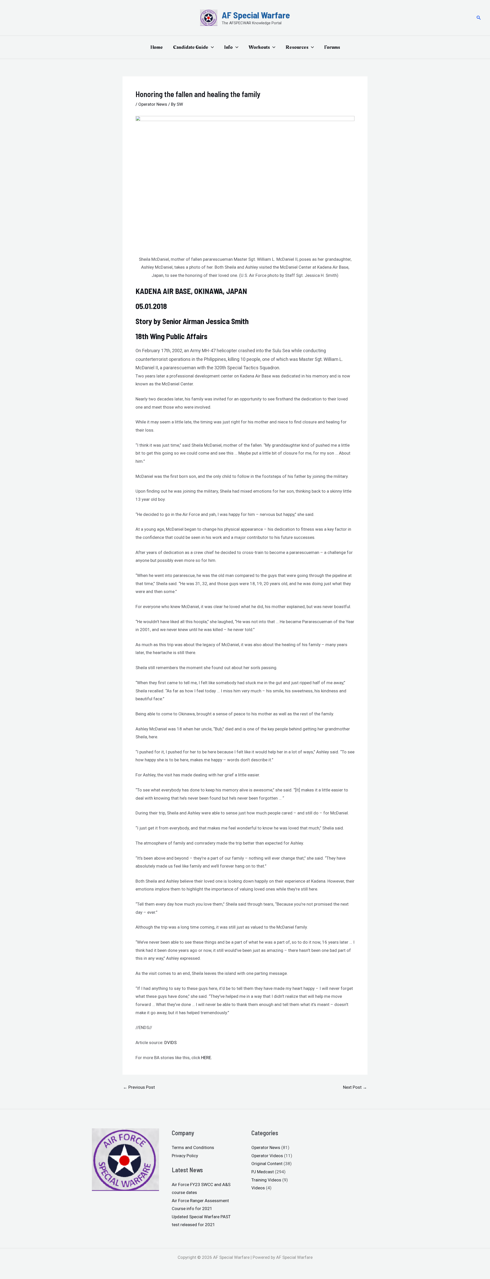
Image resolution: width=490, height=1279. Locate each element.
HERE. (206, 1057)
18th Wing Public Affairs (171, 336)
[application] (211, 47)
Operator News (152, 104)
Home (156, 47)
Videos (258, 1187)
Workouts (259, 47)
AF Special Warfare (256, 14)
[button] (478, 18)
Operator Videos (267, 1155)
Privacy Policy (185, 1155)
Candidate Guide (190, 47)
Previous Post (139, 1087)
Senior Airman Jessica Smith (205, 321)
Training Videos (266, 1179)
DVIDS (170, 1042)
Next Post (355, 1087)
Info (228, 47)
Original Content (267, 1163)
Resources (297, 47)
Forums (332, 47)
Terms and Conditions (193, 1147)
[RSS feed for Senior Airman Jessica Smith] (249, 321)
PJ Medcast (262, 1171)
